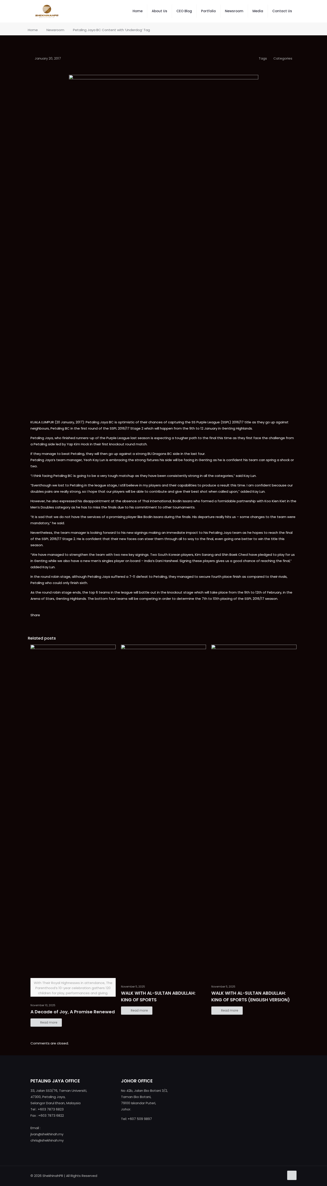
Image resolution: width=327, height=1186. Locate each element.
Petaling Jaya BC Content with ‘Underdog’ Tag (111, 30)
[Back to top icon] (292, 1175)
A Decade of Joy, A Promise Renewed (72, 1012)
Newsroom (55, 30)
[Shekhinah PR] (47, 11)
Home (33, 30)
